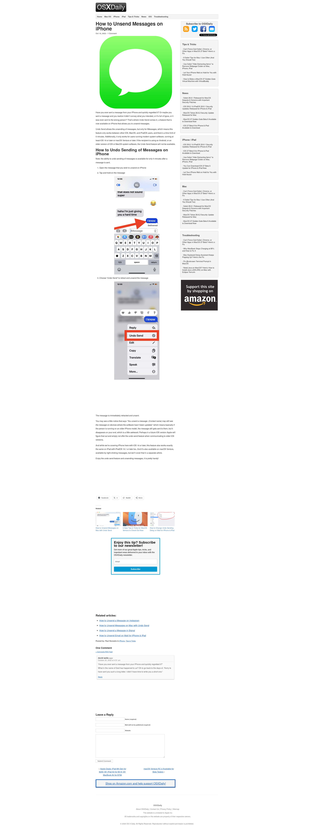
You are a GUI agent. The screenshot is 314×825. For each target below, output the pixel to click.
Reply (100, 677)
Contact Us (154, 809)
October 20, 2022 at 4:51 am (109, 660)
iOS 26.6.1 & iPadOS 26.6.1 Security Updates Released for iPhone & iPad (197, 107)
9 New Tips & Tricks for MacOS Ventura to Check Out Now (135, 529)
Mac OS (107, 16)
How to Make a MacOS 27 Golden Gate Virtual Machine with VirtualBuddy (198, 80)
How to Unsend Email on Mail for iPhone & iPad (122, 635)
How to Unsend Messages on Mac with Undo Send (107, 529)
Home (99, 16)
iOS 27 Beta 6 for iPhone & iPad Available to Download (195, 126)
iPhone (116, 16)
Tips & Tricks (133, 16)
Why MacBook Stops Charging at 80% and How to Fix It (198, 249)
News (143, 16)
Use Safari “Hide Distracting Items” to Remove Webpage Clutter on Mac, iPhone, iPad (197, 66)
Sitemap (176, 809)
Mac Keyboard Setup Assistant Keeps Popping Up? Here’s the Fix (198, 256)
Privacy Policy (165, 809)
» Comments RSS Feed (104, 652)
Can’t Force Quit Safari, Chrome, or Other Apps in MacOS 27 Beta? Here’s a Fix (198, 51)
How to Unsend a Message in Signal (117, 630)
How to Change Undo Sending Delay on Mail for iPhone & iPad (162, 529)
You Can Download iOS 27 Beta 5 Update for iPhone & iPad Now (196, 166)
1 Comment (112, 33)
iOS (150, 16)
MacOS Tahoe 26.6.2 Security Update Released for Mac (198, 113)
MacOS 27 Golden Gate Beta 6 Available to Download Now (199, 120)
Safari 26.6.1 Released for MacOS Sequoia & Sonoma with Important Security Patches (196, 99)
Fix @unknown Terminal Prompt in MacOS (196, 262)
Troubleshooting (161, 16)
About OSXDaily (142, 809)
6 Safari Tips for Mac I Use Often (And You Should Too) (198, 58)
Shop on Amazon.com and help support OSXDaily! (135, 783)
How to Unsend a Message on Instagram (119, 620)
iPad (124, 16)
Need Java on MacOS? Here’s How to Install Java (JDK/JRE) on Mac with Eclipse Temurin (198, 269)
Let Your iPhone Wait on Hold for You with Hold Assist (199, 73)
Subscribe (135, 569)
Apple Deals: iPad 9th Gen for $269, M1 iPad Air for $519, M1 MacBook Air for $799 (112, 771)
